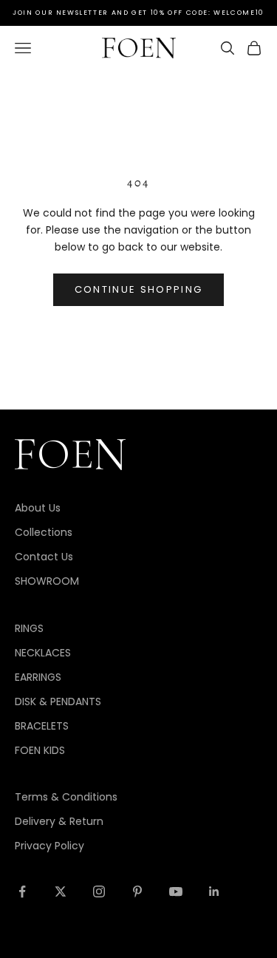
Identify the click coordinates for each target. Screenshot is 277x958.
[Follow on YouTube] (175, 891)
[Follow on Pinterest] (137, 891)
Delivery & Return (59, 821)
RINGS (29, 628)
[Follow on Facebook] (22, 891)
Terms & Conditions (66, 796)
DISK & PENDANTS (58, 701)
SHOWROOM (47, 581)
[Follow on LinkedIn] (214, 891)
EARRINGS (38, 677)
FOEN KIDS (40, 750)
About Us (38, 507)
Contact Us (44, 556)
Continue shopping (139, 289)
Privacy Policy (49, 845)
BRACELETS (42, 725)
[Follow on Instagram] (99, 891)
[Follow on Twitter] (60, 891)
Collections (43, 532)
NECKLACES (43, 652)
